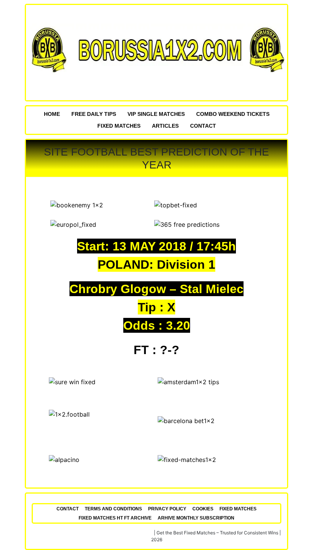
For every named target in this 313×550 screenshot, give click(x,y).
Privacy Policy (167, 509)
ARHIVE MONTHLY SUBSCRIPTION (196, 518)
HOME (52, 114)
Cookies (202, 509)
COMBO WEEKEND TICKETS (232, 114)
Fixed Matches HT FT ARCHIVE (115, 518)
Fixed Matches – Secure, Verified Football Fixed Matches (92, 533)
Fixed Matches (118, 126)
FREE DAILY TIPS (93, 114)
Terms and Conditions (113, 509)
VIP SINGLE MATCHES (156, 114)
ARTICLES (165, 126)
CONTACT (203, 126)
